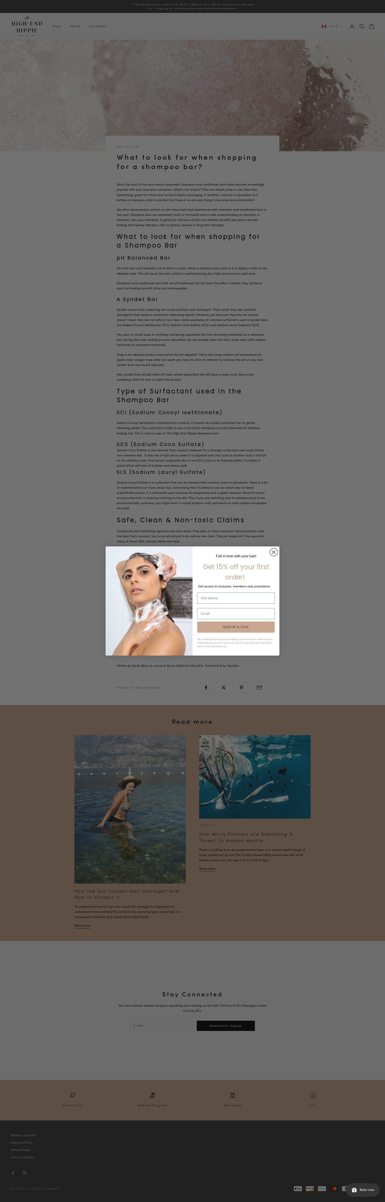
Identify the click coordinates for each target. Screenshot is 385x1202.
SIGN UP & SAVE (236, 627)
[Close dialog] (274, 552)
